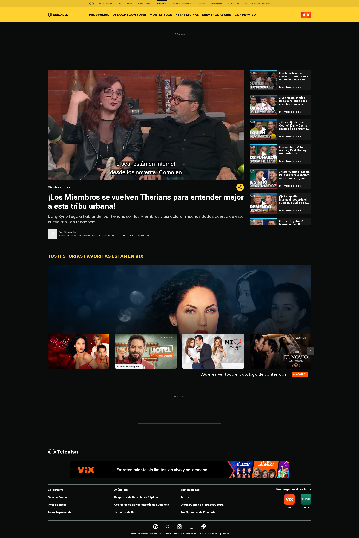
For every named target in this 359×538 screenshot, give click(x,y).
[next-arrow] (310, 351)
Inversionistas (57, 504)
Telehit (201, 4)
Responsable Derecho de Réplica (136, 497)
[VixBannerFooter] (179, 469)
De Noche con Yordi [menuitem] (129, 15)
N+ (120, 4)
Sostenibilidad (190, 489)
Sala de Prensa (58, 497)
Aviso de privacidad (60, 512)
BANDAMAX (216, 4)
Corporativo (55, 489)
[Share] (240, 187)
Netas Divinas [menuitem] (187, 15)
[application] (146, 125)
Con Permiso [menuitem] (245, 15)
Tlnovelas (233, 4)
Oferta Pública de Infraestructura (202, 504)
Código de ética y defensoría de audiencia (141, 504)
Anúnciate (121, 489)
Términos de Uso (125, 512)
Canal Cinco (144, 4)
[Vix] (306, 15)
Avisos (184, 497)
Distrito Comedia (182, 4)
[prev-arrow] (45, 351)
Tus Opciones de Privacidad (198, 512)
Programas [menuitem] (99, 15)
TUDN (129, 4)
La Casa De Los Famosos (257, 4)
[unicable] (58, 14)
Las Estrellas (105, 4)
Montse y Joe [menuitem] (161, 15)
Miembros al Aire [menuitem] (216, 15)
